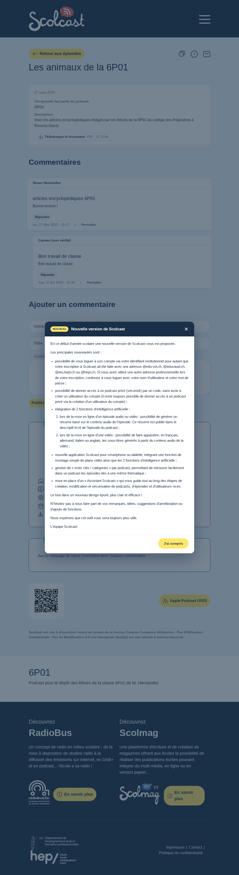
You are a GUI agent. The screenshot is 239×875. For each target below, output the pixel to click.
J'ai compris (173, 543)
